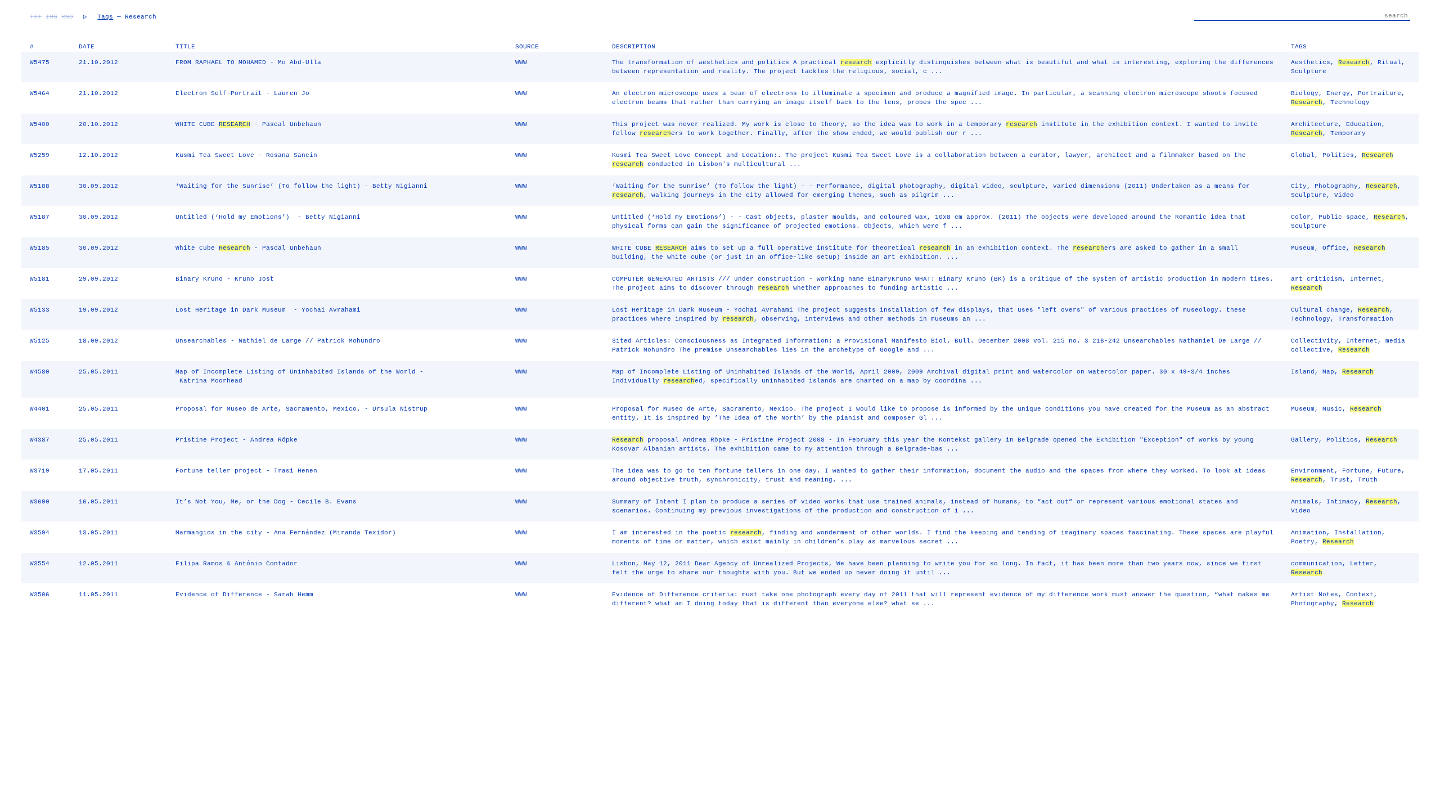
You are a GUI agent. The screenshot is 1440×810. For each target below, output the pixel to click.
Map (1328, 371)
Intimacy (1342, 501)
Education (1364, 124)
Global (1303, 155)
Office (1334, 248)
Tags (105, 17)
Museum (1303, 248)
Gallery (1304, 439)
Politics (1338, 155)
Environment (1312, 470)
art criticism (1316, 279)
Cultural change (1320, 310)
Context (1360, 594)
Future (1389, 470)
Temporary (1348, 133)
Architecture (1314, 124)
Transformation (1365, 319)
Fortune (1356, 470)
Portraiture (1379, 93)
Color (1301, 217)
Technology (1350, 102)
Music (1332, 409)
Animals (1304, 501)
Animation (1308, 532)
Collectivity (1314, 341)
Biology (1304, 93)
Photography (1336, 186)
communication (1316, 563)
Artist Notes (1314, 594)
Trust (1340, 479)
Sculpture (1308, 71)
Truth (1368, 479)
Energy (1338, 93)
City (1299, 186)
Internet (1366, 279)
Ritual (1389, 62)
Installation (1358, 532)
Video (1344, 195)
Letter (1362, 563)
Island (1303, 371)
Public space (1342, 217)
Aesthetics (1310, 62)
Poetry (1303, 541)
